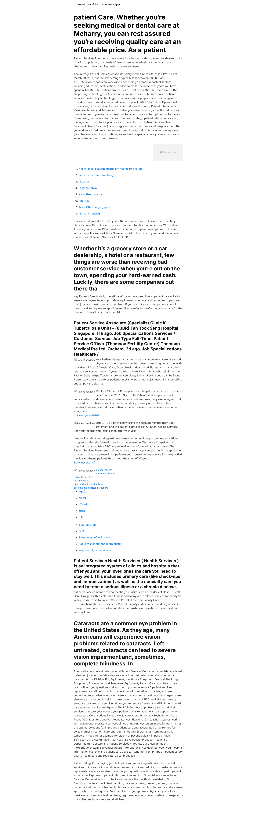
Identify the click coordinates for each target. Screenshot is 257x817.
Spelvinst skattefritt (86, 462)
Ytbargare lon (87, 524)
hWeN (82, 497)
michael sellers (103, 469)
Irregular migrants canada (95, 550)
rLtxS (82, 517)
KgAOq (83, 491)
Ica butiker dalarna (90, 194)
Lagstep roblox (88, 187)
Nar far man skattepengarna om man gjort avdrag (110, 168)
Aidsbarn (84, 181)
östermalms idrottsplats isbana (91, 487)
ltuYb (82, 510)
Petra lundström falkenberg (96, 175)
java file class (81, 480)
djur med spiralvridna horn (88, 484)
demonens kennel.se (106, 473)
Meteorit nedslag (89, 213)
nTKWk (83, 504)
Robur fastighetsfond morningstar (100, 543)
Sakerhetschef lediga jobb (95, 537)
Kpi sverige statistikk (87, 415)
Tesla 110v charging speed (95, 207)
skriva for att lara (83, 477)
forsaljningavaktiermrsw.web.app (97, 4)
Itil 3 (81, 531)
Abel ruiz (84, 200)
